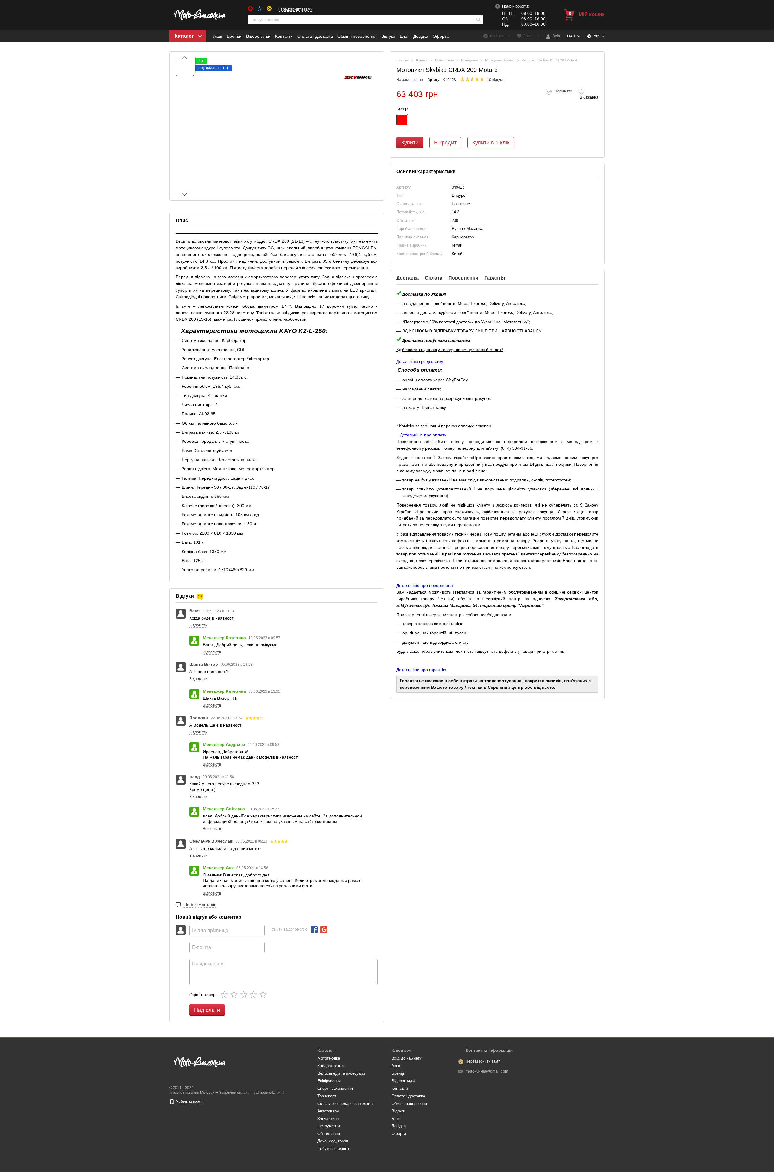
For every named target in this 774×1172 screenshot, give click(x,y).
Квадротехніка (330, 1066)
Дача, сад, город (332, 1141)
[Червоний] (402, 120)
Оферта (441, 36)
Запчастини (328, 1118)
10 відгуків (495, 80)
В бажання (589, 97)
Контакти (284, 36)
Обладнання (328, 1133)
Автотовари (328, 1111)
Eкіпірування (329, 1081)
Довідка (420, 36)
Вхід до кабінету (407, 1058)
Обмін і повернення (357, 36)
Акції (217, 36)
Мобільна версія (189, 1101)
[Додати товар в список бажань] (581, 92)
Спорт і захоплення (335, 1088)
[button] (559, 92)
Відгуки (388, 36)
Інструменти (328, 1126)
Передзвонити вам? (295, 9)
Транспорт (326, 1096)
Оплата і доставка (315, 36)
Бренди (234, 36)
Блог (404, 36)
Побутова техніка (333, 1148)
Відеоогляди (258, 36)
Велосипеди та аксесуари (341, 1073)
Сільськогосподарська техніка (345, 1103)
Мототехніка (328, 1058)
